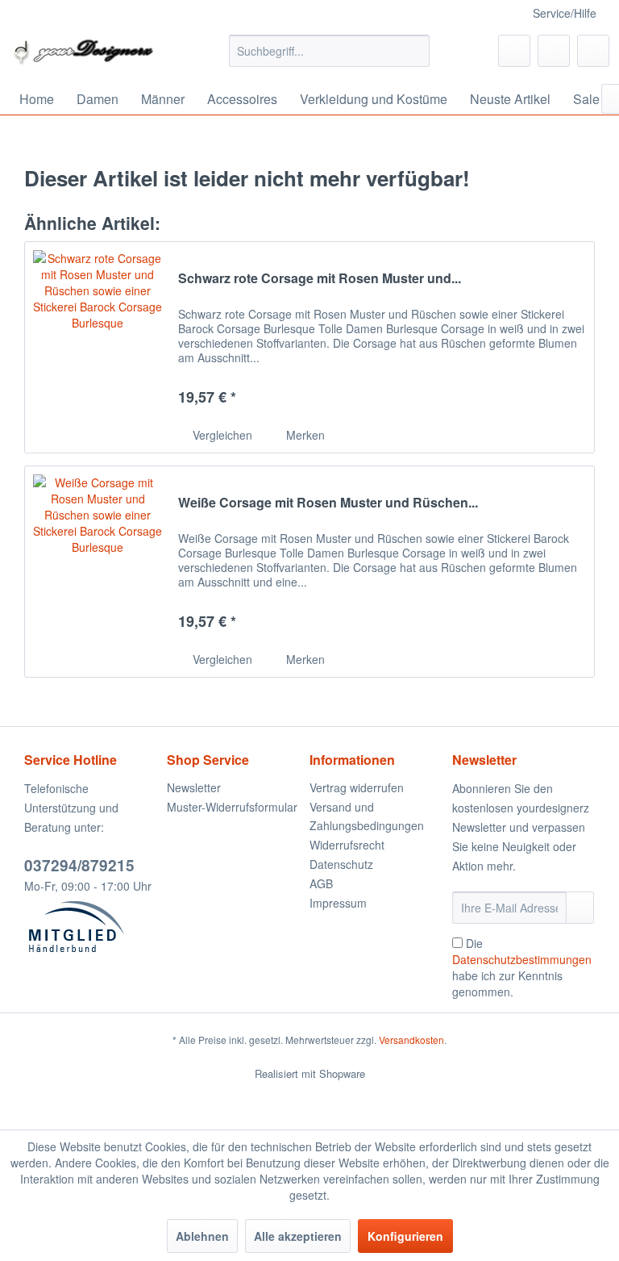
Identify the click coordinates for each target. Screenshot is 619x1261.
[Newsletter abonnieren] (580, 907)
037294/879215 (79, 865)
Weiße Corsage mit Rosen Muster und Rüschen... (328, 503)
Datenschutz (341, 864)
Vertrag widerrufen (357, 787)
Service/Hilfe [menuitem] (565, 13)
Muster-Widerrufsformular (232, 807)
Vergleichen (220, 435)
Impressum (338, 903)
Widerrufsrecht (347, 845)
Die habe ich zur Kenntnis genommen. (522, 967)
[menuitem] (329, 51)
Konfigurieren (405, 1236)
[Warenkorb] (593, 51)
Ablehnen (202, 1236)
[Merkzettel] (514, 51)
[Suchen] (415, 51)
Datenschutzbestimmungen (522, 959)
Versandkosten (411, 1039)
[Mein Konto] (554, 51)
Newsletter (194, 787)
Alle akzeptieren (298, 1236)
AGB (321, 883)
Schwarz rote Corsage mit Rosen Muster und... (319, 278)
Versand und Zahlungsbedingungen (367, 816)
